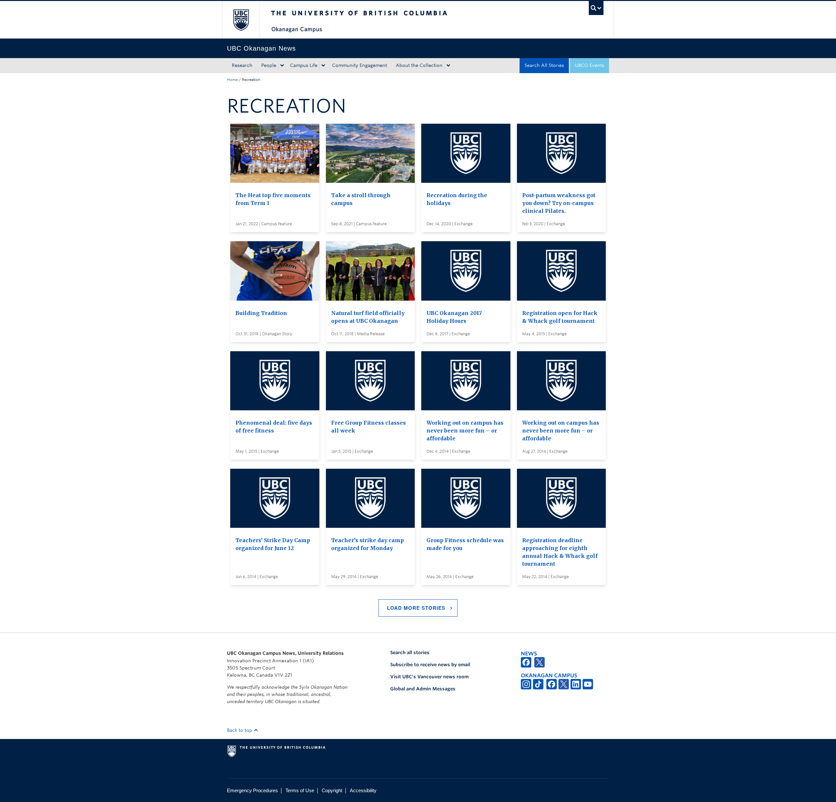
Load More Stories (416, 607)
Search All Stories (544, 65)
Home (232, 79)
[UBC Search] (596, 8)
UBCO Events (589, 65)
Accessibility (363, 790)
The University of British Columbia (241, 20)
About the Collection (419, 65)
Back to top (240, 730)
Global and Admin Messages (423, 688)
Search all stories (409, 652)
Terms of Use (299, 790)
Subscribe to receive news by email (430, 664)
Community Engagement (359, 65)
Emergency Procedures (252, 790)
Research (242, 65)
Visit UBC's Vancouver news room (429, 676)
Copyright (332, 790)
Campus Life (303, 65)
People (268, 65)
